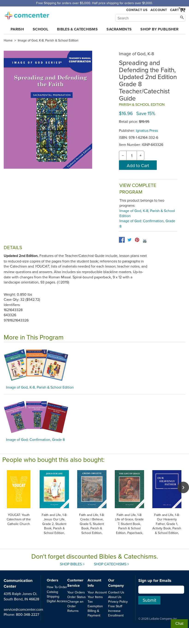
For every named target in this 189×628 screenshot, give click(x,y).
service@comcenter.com (23, 609)
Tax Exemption (95, 603)
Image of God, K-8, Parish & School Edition (48, 40)
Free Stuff (115, 606)
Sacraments (119, 29)
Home (8, 40)
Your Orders (76, 592)
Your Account (97, 592)
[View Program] (94, 365)
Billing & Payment (94, 613)
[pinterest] (137, 240)
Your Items (95, 596)
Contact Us (136, 10)
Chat (179, 623)
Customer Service (75, 583)
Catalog (52, 591)
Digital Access (57, 601)
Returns (73, 610)
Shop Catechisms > (111, 563)
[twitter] (129, 240)
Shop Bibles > (72, 563)
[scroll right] (183, 487)
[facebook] (122, 240)
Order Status (76, 596)
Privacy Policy (118, 601)
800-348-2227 (27, 614)
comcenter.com (27, 14)
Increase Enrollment (116, 613)
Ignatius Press (147, 130)
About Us (114, 596)
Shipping (53, 596)
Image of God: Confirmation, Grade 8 (35, 439)
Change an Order (75, 603)
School (40, 29)
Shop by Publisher (159, 29)
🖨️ (144, 240)
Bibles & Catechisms (77, 29)
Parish (17, 29)
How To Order (57, 586)
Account (159, 10)
